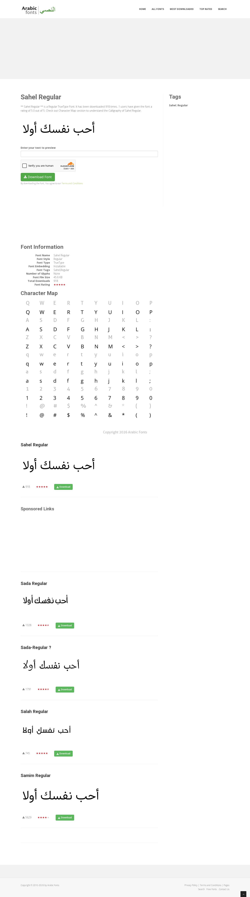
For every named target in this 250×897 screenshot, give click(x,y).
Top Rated (205, 9)
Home (142, 9)
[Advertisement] (125, 48)
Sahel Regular (34, 444)
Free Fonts (211, 889)
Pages (226, 885)
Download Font (39, 177)
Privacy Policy (190, 885)
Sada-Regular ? (36, 647)
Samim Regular (36, 775)
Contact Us (224, 889)
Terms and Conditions (72, 183)
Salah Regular (34, 711)
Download (64, 486)
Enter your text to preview (38, 147)
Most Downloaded (182, 9)
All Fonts (158, 9)
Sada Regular (34, 583)
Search (222, 9)
